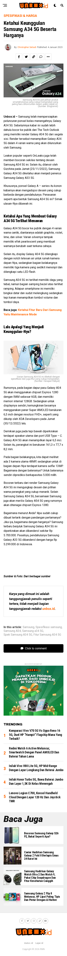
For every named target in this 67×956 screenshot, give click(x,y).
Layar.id (39, 943)
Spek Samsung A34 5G (18, 634)
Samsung (28, 627)
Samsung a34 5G (32, 631)
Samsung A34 (12, 631)
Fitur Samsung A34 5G (47, 634)
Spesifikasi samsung (49, 627)
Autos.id (28, 943)
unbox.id (48, 609)
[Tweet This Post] (26, 57)
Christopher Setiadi (27, 47)
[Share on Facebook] (19, 57)
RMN (42, 949)
